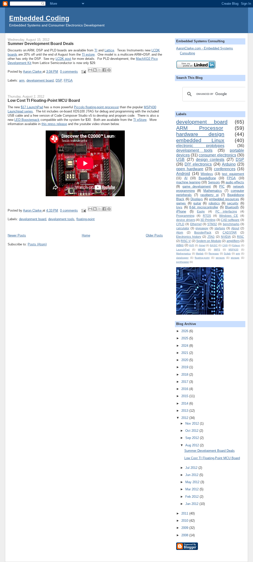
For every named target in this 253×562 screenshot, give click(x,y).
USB (180, 159)
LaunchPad (183, 249)
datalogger (182, 257)
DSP (59, 80)
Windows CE (228, 215)
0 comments (69, 71)
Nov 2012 (192, 423)
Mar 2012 (192, 489)
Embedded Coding (39, 18)
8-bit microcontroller (203, 207)
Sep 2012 (192, 438)
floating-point (85, 219)
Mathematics (212, 191)
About (235, 228)
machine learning (188, 182)
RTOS (207, 215)
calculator (182, 228)
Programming (185, 215)
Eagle (201, 211)
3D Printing (207, 219)
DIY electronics (198, 164)
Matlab (200, 253)
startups (219, 228)
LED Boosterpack (27, 120)
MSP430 (233, 249)
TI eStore (140, 120)
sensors (220, 257)
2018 (185, 374)
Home (86, 235)
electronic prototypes (200, 146)
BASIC (214, 245)
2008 (185, 535)
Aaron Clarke (32, 71)
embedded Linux (200, 140)
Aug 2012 (192, 445)
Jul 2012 (191, 468)
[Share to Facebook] (104, 69)
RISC (240, 236)
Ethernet (196, 224)
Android (183, 174)
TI (95, 50)
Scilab (227, 253)
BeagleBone (207, 178)
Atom (179, 232)
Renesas (214, 253)
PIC (222, 186)
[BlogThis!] (94, 69)
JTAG (210, 236)
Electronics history (188, 236)
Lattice (109, 50)
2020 (185, 360)
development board (40, 80)
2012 (185, 418)
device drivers (185, 219)
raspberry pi (209, 195)
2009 (185, 528)
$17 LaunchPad (32, 107)
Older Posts (154, 235)
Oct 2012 (192, 430)
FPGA (68, 80)
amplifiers (233, 240)
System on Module (208, 240)
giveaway (201, 228)
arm (21, 80)
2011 (185, 513)
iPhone (181, 211)
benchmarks (231, 224)
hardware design (200, 134)
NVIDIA (226, 236)
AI (186, 178)
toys (179, 207)
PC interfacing (226, 211)
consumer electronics (217, 155)
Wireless (207, 174)
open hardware (189, 169)
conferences (224, 169)
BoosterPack (202, 232)
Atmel (202, 245)
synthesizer (182, 261)
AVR (191, 245)
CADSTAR (230, 232)
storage (235, 257)
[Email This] (90, 69)
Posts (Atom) (37, 244)
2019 (185, 367)
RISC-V (186, 240)
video (180, 245)
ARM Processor (199, 128)
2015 (185, 396)
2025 (185, 338)
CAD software (230, 219)
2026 (185, 331)
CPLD (180, 224)
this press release (54, 124)
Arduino (229, 164)
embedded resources (224, 199)
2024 (185, 345)
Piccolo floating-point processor (96, 107)
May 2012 (192, 482)
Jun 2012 (192, 475)
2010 (185, 520)
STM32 (212, 224)
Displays (196, 199)
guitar (197, 203)
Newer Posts (17, 235)
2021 (185, 353)
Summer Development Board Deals (41, 43)
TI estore (88, 54)
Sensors (214, 182)
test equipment (233, 174)
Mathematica (183, 253)
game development (196, 186)
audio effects (235, 182)
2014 (185, 403)
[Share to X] (99, 69)
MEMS (201, 249)
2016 (185, 389)
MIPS (217, 249)
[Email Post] (83, 71)
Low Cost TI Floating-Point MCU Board (44, 100)
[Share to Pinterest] (108, 69)
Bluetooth (232, 207)
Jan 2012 (192, 504)
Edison (236, 245)
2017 (185, 382)
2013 (185, 410)
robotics (214, 203)
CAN (225, 245)
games (181, 203)
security (232, 203)
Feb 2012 (192, 496)
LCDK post (63, 59)
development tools (61, 219)
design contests (210, 159)
